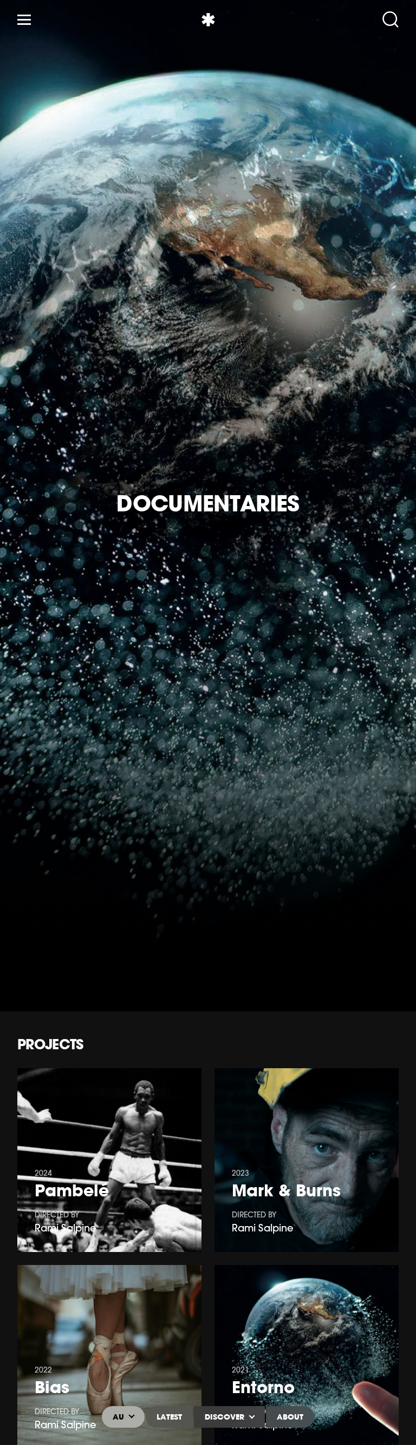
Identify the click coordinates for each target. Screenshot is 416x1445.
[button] (21, 505)
